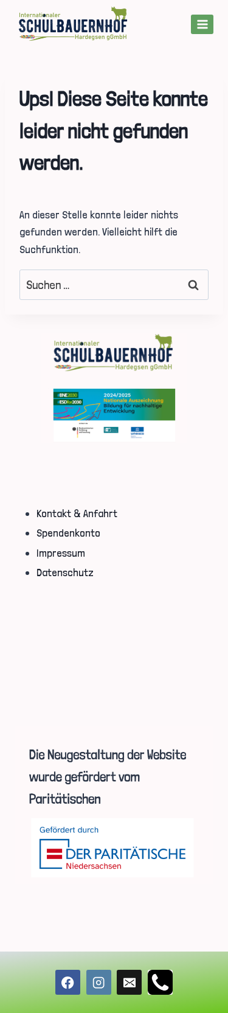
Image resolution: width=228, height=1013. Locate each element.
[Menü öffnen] (202, 24)
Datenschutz (65, 572)
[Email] (129, 982)
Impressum (60, 552)
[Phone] (160, 982)
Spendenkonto (68, 532)
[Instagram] (98, 982)
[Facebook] (67, 982)
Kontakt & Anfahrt (76, 513)
